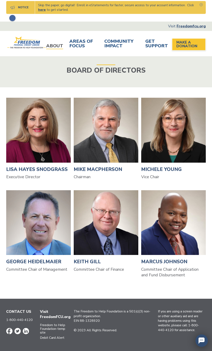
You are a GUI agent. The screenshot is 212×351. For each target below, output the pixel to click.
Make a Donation (186, 44)
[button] (201, 340)
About (54, 46)
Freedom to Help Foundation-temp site (52, 329)
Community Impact (119, 44)
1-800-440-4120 (19, 320)
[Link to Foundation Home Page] (26, 43)
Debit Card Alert (52, 337)
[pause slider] (12, 18)
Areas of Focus (81, 44)
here (42, 9)
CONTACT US (18, 311)
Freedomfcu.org (191, 26)
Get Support (156, 44)
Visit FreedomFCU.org (55, 314)
